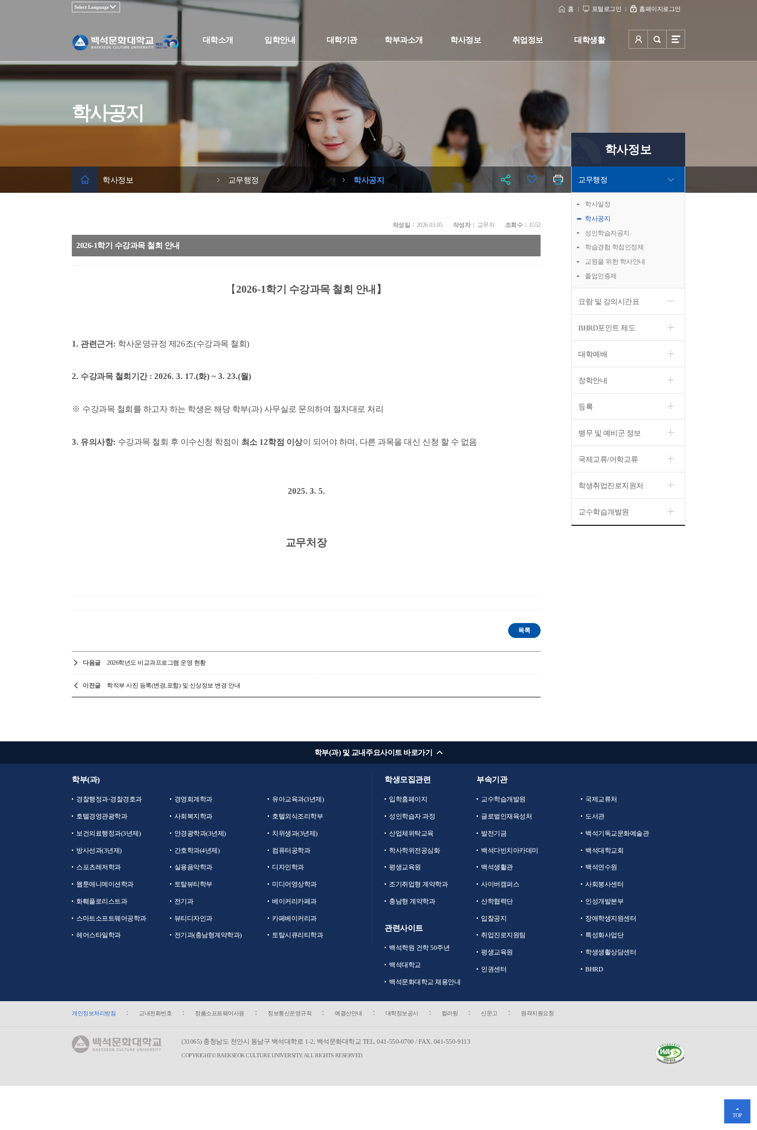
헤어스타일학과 (98, 935)
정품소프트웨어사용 (219, 1013)
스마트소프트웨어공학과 (111, 918)
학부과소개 (404, 39)
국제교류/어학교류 (608, 459)
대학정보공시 (402, 1013)
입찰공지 (493, 918)
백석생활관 (497, 867)
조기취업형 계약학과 (418, 884)
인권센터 (493, 969)
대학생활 (589, 39)
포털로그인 (607, 9)
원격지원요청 (537, 1013)
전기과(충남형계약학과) (208, 935)
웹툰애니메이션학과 (105, 884)
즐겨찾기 (532, 179)
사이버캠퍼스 (500, 884)
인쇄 (558, 179)
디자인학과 (288, 867)
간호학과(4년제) (197, 850)
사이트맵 (675, 39)
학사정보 (465, 39)
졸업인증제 (601, 276)
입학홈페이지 (408, 799)
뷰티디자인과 (193, 918)
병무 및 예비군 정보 (609, 433)
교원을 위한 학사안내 (615, 261)
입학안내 (280, 39)
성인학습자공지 (607, 233)
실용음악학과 (193, 867)
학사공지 (597, 218)
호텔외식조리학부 (297, 816)
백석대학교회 (604, 850)
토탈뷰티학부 (193, 884)
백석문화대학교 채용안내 (424, 981)
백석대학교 (405, 964)
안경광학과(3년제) (200, 833)
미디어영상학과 (294, 884)
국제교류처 (601, 799)
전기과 (184, 901)
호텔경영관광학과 (101, 816)
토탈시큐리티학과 (297, 935)
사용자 (638, 39)
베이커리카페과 (294, 901)
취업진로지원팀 (503, 935)
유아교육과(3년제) (298, 799)
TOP (737, 1115)
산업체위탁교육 (411, 833)
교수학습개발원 (603, 512)
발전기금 (493, 833)
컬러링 (450, 1013)
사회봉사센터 (604, 884)
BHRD (594, 969)
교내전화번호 (155, 1013)
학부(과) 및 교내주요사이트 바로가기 (373, 752)
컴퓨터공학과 (291, 850)
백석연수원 (601, 867)
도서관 (595, 816)
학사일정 (597, 204)
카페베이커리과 (294, 918)
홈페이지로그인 (660, 9)
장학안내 (592, 380)
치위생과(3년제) (295, 833)
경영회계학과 (193, 799)
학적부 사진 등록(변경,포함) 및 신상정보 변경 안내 (173, 685)
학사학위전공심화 (414, 850)
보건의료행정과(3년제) (108, 833)
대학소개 (218, 39)
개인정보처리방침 (94, 1013)
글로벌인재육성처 (506, 816)
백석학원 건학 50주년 (419, 947)
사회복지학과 (193, 816)
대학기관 (342, 39)
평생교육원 (405, 867)
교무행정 (592, 180)
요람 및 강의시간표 (608, 302)
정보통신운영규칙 (289, 1013)
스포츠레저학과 (98, 867)
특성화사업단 (604, 935)
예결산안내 (348, 1013)
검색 (656, 39)
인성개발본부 (604, 901)
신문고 (489, 1013)
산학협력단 (497, 901)
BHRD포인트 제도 (606, 328)
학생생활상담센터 (610, 952)
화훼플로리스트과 (101, 901)
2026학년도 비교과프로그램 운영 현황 (156, 662)
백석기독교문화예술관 (617, 833)
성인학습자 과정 (412, 816)
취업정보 (528, 39)
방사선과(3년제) (99, 850)
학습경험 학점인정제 (614, 247)
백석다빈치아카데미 (509, 850)
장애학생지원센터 (610, 918)
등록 (585, 407)
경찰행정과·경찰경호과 (109, 799)
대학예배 (592, 354)
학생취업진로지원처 (611, 486)
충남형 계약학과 (412, 901)
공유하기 (505, 179)
